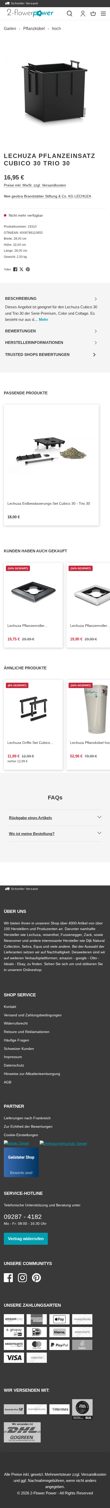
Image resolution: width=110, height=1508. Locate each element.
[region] (55, 93)
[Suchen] (69, 13)
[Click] (30, 12)
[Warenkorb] (93, 13)
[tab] (51, 309)
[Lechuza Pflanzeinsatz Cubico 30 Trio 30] (55, 93)
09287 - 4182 (23, 1216)
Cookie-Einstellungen (21, 1135)
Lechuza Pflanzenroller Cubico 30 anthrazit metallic (33, 626)
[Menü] (103, 13)
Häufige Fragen (16, 1040)
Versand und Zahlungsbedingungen (33, 1015)
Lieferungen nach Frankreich (27, 1118)
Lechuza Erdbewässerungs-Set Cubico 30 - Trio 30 (51, 503)
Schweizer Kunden (19, 1048)
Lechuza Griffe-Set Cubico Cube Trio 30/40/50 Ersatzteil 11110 (31, 743)
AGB (7, 1082)
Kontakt (10, 1006)
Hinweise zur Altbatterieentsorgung (32, 1073)
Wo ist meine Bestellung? (36, 833)
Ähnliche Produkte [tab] (31, 668)
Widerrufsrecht (16, 1023)
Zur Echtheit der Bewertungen (28, 1126)
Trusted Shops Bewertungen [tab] (37, 356)
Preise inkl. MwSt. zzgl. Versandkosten (35, 185)
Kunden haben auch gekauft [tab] (41, 551)
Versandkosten (93, 1474)
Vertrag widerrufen (28, 1238)
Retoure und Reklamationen (26, 1031)
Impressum (13, 1056)
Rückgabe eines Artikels (35, 817)
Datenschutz (14, 1065)
